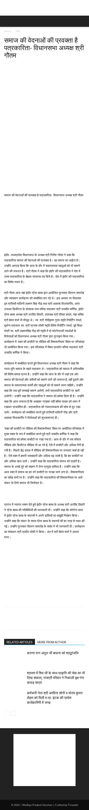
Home (7, 31)
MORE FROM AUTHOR (51, 642)
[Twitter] (18, 65)
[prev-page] (6, 713)
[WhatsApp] (37, 65)
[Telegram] (65, 65)
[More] (75, 65)
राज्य (18, 31)
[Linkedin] (46, 65)
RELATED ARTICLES (19, 642)
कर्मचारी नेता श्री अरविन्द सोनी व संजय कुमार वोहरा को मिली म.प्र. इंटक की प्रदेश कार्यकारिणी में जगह (55, 698)
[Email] (56, 65)
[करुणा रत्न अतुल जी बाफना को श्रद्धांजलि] (14, 658)
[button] (7, 21)
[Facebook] (8, 65)
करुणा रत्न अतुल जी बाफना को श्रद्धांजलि (52, 653)
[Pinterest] (27, 65)
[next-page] (13, 713)
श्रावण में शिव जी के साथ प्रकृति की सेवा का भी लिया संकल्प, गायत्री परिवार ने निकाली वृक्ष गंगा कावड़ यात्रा (56, 678)
